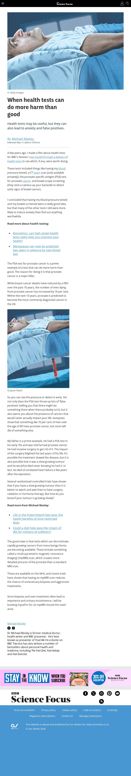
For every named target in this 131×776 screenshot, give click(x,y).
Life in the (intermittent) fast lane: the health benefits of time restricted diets (38, 518)
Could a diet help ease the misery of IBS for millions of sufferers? (37, 530)
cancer (27, 181)
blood (62, 168)
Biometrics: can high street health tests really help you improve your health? (36, 237)
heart (37, 172)
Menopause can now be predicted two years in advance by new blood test (36, 250)
